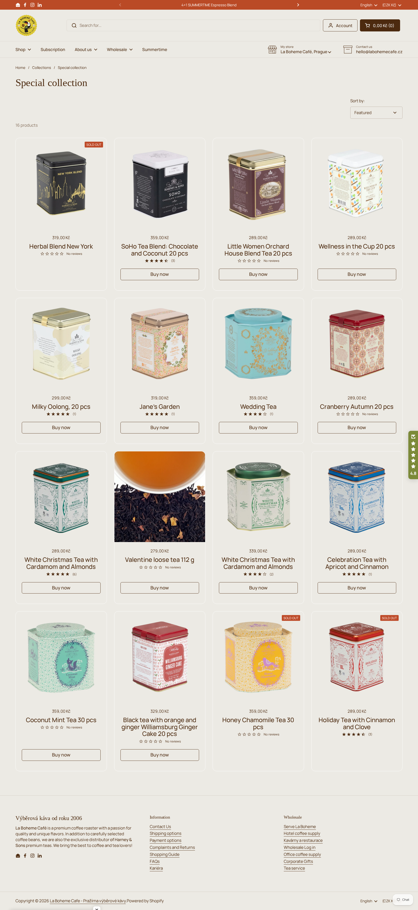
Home (20, 67)
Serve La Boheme (300, 826)
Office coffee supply (302, 854)
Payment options (165, 840)
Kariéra (156, 868)
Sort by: (357, 100)
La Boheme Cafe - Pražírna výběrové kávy (88, 900)
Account (344, 25)
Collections (41, 67)
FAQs (155, 861)
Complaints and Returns (172, 847)
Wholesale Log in (299, 847)
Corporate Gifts (298, 861)
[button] (380, 25)
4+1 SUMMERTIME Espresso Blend (209, 5)
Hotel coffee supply (302, 833)
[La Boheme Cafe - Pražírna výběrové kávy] (26, 25)
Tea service (294, 868)
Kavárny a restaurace (303, 840)
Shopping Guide (164, 854)
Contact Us (160, 826)
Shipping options (165, 833)
